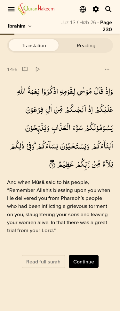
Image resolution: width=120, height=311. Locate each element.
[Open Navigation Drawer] (11, 9)
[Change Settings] (95, 9)
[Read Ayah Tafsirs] (24, 69)
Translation (34, 45)
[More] (107, 69)
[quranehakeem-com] (36, 9)
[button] (109, 91)
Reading (86, 45)
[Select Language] (82, 9)
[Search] (108, 9)
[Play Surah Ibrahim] (37, 69)
